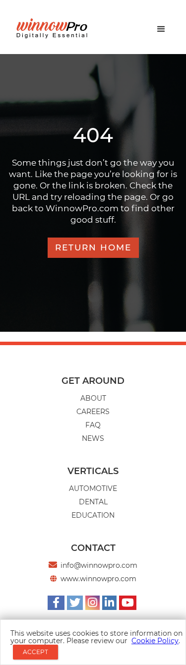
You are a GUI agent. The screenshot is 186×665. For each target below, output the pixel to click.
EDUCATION (93, 515)
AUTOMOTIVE (93, 488)
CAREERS (93, 411)
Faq (93, 425)
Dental (93, 501)
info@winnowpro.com (99, 565)
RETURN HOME (93, 247)
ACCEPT (35, 652)
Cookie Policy (155, 640)
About (93, 398)
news (93, 438)
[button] (161, 29)
